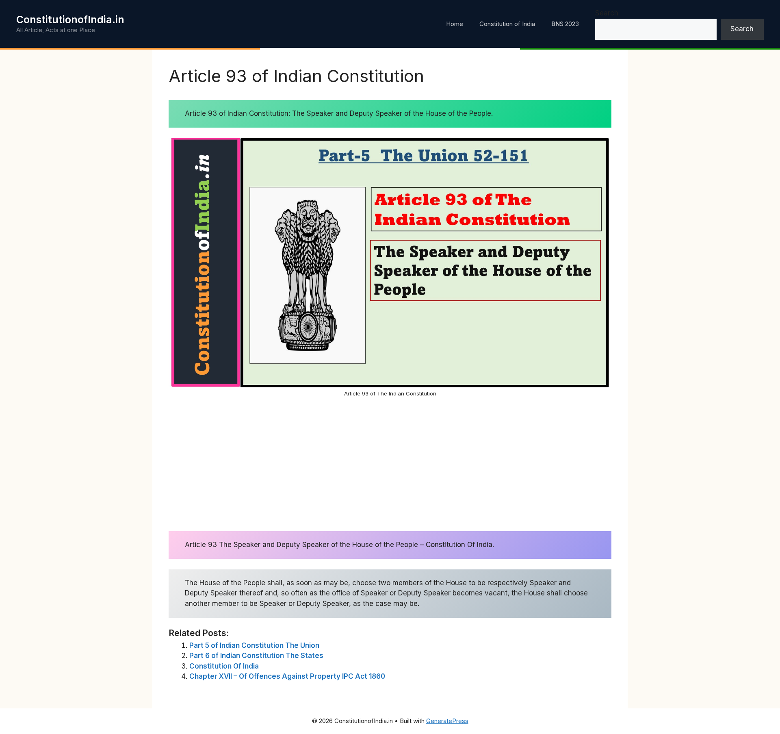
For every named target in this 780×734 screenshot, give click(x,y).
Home (454, 24)
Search (606, 13)
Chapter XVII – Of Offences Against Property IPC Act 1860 (287, 676)
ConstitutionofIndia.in (70, 19)
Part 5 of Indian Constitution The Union (254, 645)
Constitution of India (507, 24)
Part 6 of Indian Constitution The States (256, 655)
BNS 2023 (565, 24)
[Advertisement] (390, 464)
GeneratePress (447, 721)
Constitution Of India (224, 666)
